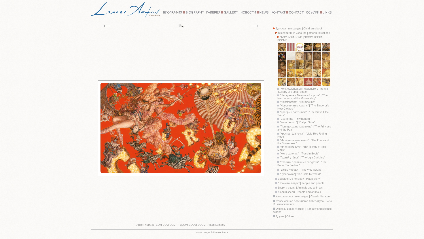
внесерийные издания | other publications (304, 33)
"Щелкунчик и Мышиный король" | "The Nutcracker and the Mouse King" (302, 97)
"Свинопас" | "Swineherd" (295, 118)
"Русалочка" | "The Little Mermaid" (300, 174)
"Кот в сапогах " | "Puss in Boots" (299, 153)
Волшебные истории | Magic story (298, 178)
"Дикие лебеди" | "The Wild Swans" (301, 169)
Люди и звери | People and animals (299, 192)
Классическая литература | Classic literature (303, 196)
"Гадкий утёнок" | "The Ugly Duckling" (302, 157)
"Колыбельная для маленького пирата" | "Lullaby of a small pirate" (303, 90)
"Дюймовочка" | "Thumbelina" (297, 102)
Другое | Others (285, 216)
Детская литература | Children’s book (298, 28)
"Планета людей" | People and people (300, 183)
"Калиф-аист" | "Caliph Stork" (297, 122)
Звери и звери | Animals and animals (300, 187)
